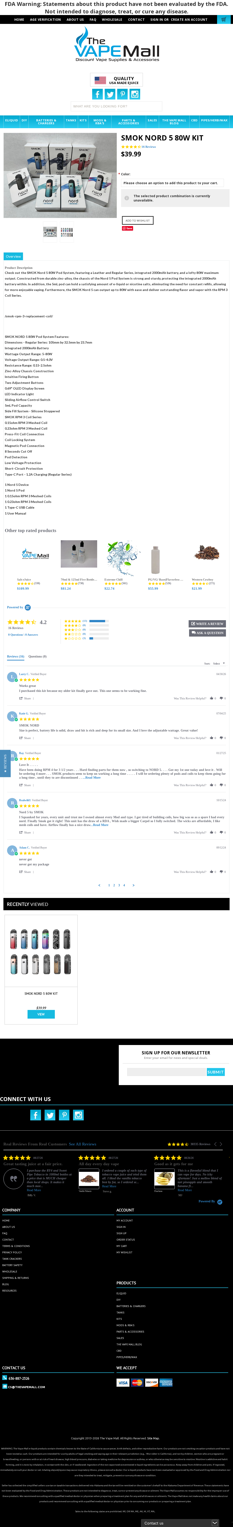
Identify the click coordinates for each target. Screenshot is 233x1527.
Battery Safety (12, 1265)
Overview (13, 256)
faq (93, 19)
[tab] (15, 657)
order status (125, 1239)
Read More (34, 1186)
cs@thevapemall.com (26, 1387)
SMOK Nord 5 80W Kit (41, 994)
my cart (121, 1246)
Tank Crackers (12, 1258)
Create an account (189, 19)
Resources (9, 1290)
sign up (121, 1233)
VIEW (41, 1014)
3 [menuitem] (119, 885)
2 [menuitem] (114, 885)
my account (124, 1220)
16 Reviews (149, 146)
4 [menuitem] (124, 885)
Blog (5, 1284)
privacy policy (12, 1252)
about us (75, 19)
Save (129, 228)
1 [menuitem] (109, 885)
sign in (121, 1227)
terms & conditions (16, 1246)
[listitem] (37, 1177)
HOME (19, 19)
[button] (207, 633)
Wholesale (9, 1271)
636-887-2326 (19, 1378)
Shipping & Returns (15, 1278)
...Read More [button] (92, 777)
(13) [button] (85, 620)
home (6, 1220)
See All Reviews (82, 1144)
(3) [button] (84, 638)
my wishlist (124, 1252)
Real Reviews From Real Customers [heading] (35, 1144)
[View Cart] (224, 19)
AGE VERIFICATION (45, 19)
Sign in (156, 19)
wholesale (112, 19)
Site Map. (153, 1438)
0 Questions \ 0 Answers (23, 634)
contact (136, 19)
